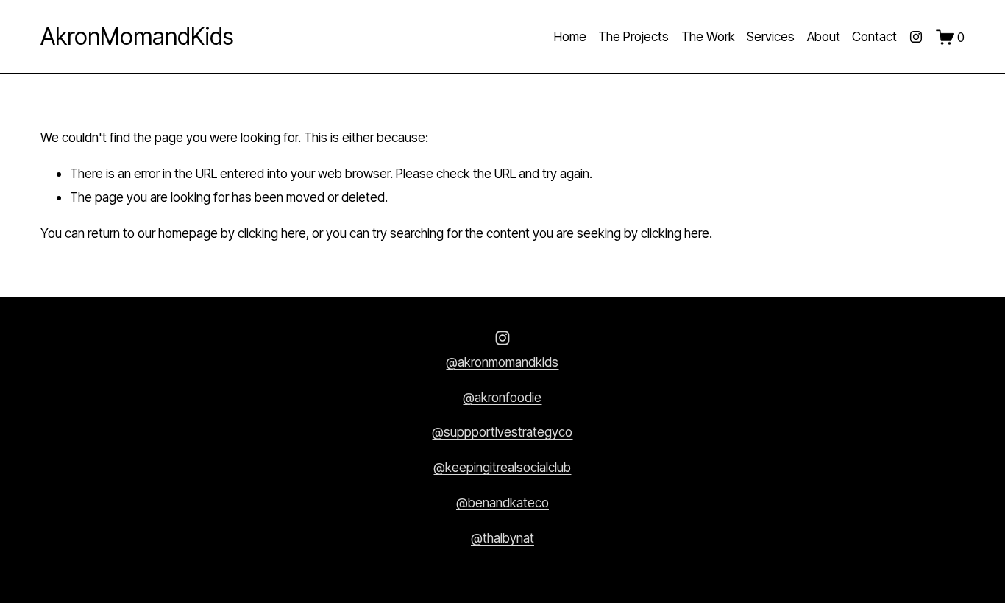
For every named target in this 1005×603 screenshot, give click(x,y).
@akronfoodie (502, 397)
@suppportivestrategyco (502, 432)
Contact (874, 36)
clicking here (272, 233)
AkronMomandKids (136, 36)
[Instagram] (916, 36)
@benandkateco (502, 502)
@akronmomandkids (502, 362)
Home (570, 36)
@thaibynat (502, 538)
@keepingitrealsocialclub (502, 467)
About (823, 36)
